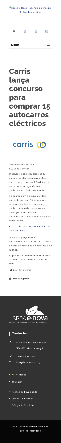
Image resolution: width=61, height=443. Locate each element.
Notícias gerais (21, 278)
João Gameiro (21, 168)
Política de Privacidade (24, 391)
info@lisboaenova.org (28, 362)
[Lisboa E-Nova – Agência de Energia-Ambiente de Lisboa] (30, 10)
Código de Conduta (23, 405)
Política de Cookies (22, 398)
